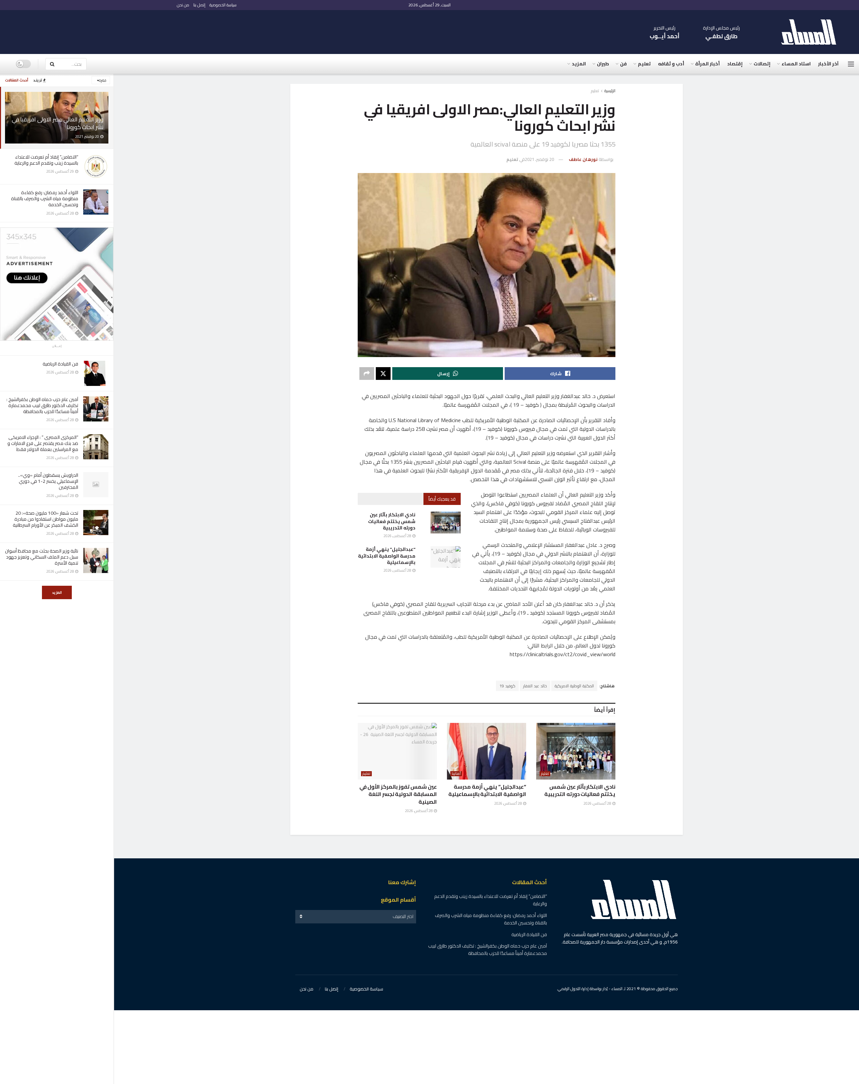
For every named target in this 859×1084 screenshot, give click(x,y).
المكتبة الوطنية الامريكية (574, 686)
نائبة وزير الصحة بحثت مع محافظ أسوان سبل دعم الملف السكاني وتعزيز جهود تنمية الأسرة (41, 557)
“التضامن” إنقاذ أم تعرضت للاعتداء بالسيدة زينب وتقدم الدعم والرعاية (45, 160)
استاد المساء (796, 63)
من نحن (183, 5)
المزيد (57, 592)
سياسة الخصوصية (223, 5)
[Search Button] (52, 64)
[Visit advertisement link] (56, 284)
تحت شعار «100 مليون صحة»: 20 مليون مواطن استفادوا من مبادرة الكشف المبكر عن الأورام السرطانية (45, 519)
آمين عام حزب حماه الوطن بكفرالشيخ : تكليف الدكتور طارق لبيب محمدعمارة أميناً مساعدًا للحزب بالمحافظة (42, 405)
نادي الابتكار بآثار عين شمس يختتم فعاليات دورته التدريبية (391, 521)
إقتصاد (735, 63)
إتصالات (762, 63)
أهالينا (456, 773)
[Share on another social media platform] (366, 373)
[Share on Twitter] (383, 373)
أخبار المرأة (707, 63)
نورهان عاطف (583, 159)
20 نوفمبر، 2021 (539, 159)
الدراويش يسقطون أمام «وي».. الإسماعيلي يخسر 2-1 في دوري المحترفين (48, 481)
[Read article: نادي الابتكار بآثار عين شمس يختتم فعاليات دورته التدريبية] (446, 522)
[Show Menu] (851, 64)
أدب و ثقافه (671, 63)
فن (623, 63)
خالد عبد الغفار (535, 686)
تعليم (644, 63)
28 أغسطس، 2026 (398, 535)
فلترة (102, 80)
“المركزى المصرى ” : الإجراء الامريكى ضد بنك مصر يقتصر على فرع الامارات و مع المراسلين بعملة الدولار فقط (42, 443)
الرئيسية (609, 91)
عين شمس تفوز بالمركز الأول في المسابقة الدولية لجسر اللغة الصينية (398, 794)
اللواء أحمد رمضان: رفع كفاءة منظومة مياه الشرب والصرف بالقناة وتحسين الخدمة (44, 198)
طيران (603, 63)
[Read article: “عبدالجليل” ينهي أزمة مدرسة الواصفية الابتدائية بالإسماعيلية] (446, 557)
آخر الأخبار (828, 63)
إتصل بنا (199, 5)
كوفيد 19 (507, 686)
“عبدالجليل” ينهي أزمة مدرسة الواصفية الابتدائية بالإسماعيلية (386, 556)
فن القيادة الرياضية (60, 363)
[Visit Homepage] (812, 32)
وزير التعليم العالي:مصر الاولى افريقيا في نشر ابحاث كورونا (57, 123)
